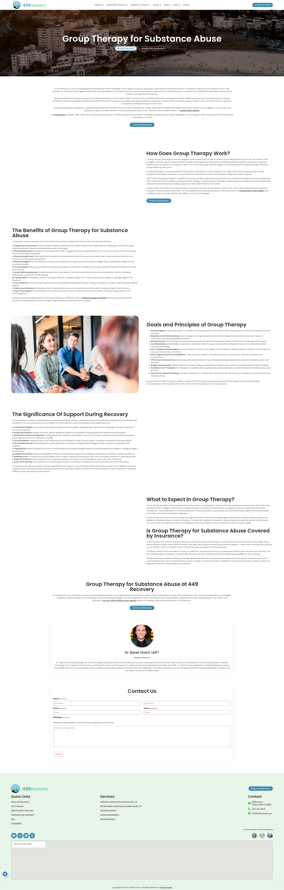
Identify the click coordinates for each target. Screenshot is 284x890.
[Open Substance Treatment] (149, 5)
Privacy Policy (166, 887)
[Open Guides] (170, 5)
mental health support (190, 110)
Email (60, 708)
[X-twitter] (32, 835)
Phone (151, 708)
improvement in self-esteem (252, 190)
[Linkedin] (26, 835)
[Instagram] (20, 835)
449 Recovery (60, 114)
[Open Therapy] (160, 5)
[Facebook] (14, 835)
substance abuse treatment (94, 298)
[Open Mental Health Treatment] (127, 5)
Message (61, 717)
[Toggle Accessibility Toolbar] (5, 874)
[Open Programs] (103, 5)
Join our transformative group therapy (119, 600)
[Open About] (179, 5)
